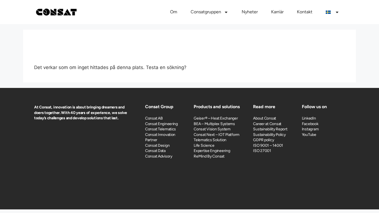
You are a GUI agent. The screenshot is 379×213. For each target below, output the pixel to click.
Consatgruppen (206, 11)
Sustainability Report (270, 129)
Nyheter (250, 11)
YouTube (309, 134)
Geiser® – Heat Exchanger (216, 118)
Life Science (204, 145)
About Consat (264, 118)
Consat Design (157, 145)
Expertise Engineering (212, 150)
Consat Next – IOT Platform (216, 134)
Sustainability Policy (269, 134)
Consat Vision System (212, 129)
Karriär (277, 11)
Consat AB (154, 118)
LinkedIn (309, 118)
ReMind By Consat (209, 156)
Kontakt (304, 11)
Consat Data (155, 150)
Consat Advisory (158, 156)
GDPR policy (263, 140)
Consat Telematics (160, 129)
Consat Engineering (161, 123)
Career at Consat (267, 123)
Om (173, 11)
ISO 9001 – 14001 (268, 145)
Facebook (310, 123)
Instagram (310, 129)
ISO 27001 (262, 150)
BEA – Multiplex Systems (214, 123)
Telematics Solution (210, 140)
